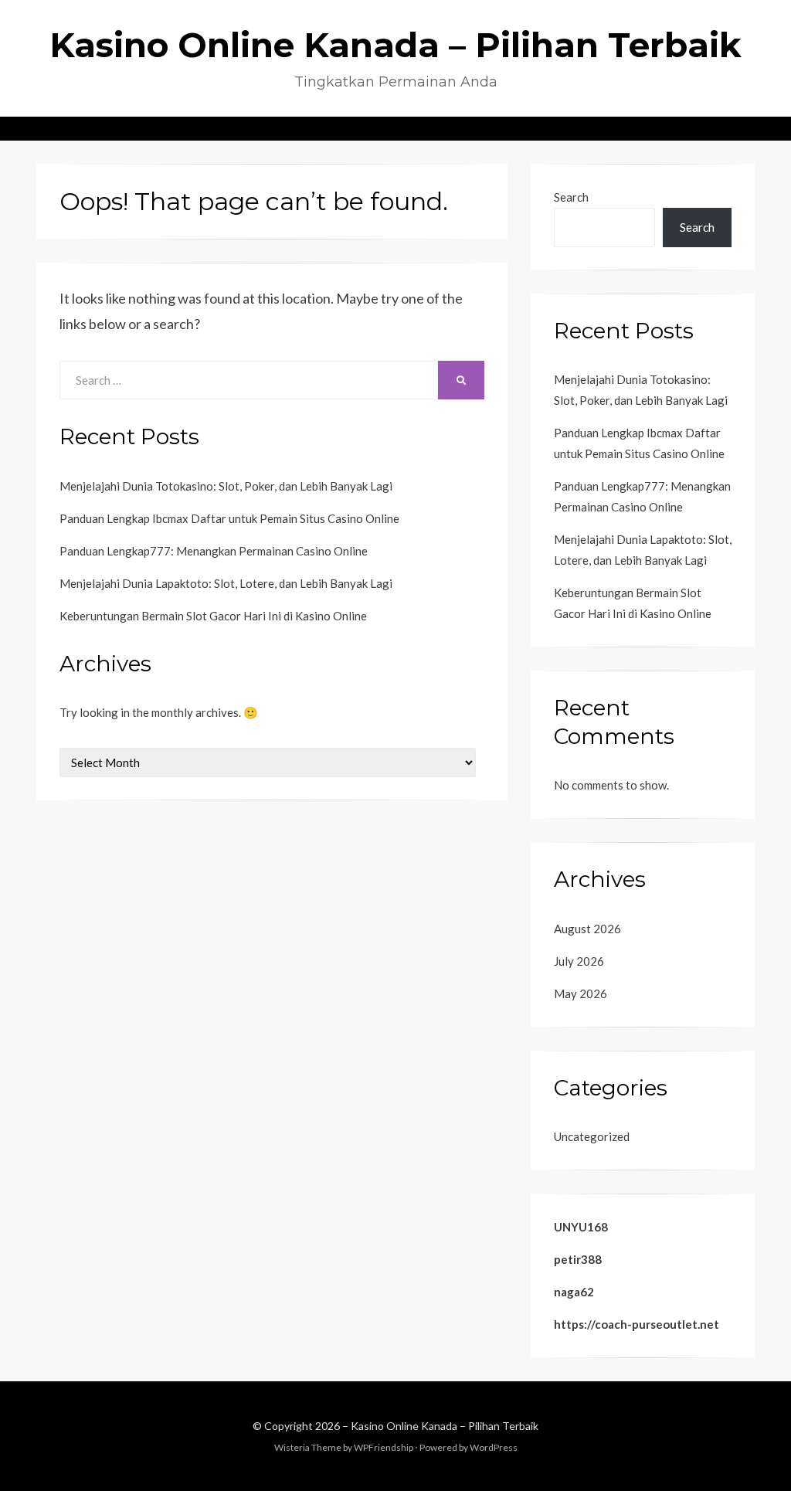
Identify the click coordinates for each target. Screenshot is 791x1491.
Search (571, 197)
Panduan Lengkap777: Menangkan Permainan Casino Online (213, 551)
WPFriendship (383, 1447)
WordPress (494, 1447)
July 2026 (579, 961)
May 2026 (580, 993)
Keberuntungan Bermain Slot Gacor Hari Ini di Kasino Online (213, 616)
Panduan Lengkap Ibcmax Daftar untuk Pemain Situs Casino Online (229, 518)
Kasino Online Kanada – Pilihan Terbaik (395, 45)
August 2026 (587, 929)
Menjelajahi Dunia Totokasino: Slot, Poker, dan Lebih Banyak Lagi (225, 486)
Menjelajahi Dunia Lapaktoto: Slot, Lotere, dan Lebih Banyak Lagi (225, 583)
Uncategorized (592, 1136)
